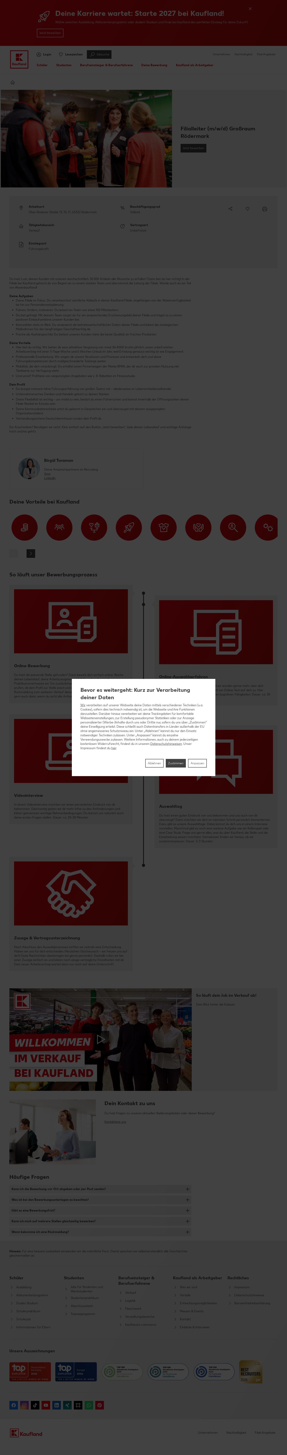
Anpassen (197, 763)
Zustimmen (176, 763)
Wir (83, 705)
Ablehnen (154, 763)
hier (113, 748)
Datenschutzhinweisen (166, 744)
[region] (143, 727)
